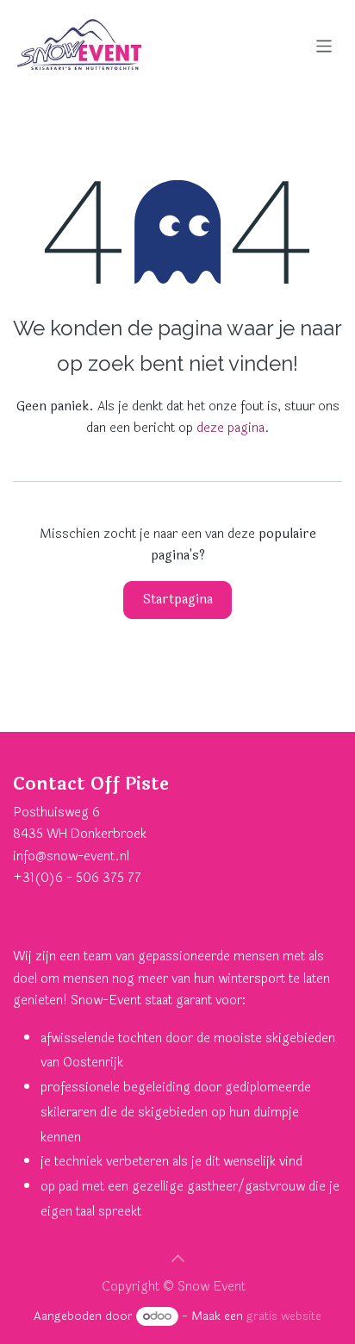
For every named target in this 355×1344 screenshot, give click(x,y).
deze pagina (230, 428)
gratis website (283, 1316)
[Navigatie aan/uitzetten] (324, 45)
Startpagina (178, 599)
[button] (177, 1257)
